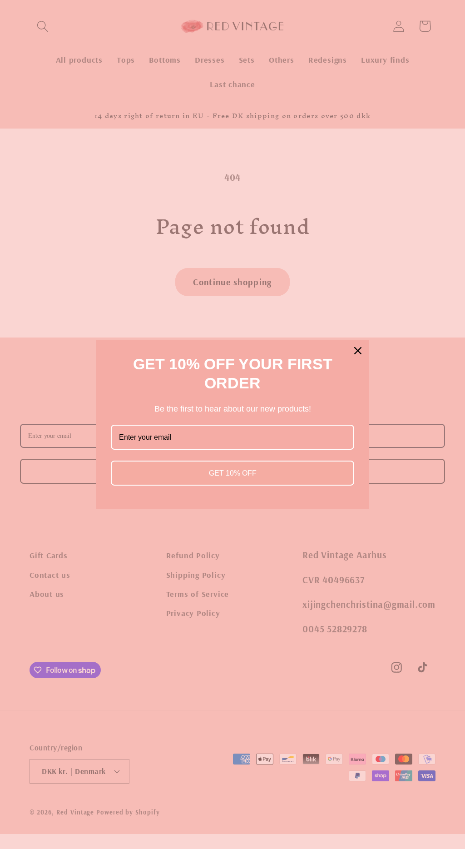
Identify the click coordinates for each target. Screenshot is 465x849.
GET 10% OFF (233, 473)
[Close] (358, 351)
